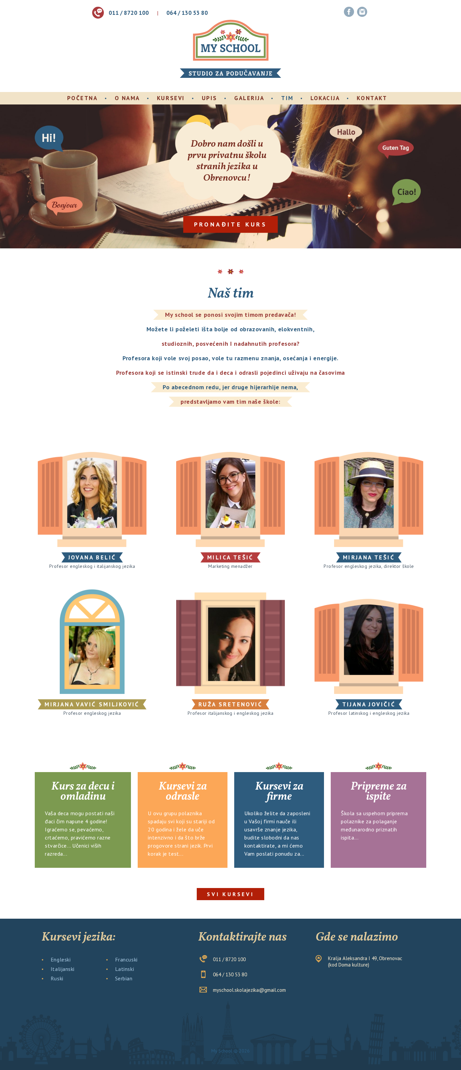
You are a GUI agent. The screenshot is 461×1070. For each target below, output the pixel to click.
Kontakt (372, 98)
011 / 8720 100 (129, 13)
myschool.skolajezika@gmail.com (249, 990)
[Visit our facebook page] (349, 12)
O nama (127, 98)
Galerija (249, 98)
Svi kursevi (230, 894)
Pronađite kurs (230, 224)
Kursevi (171, 98)
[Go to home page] (230, 41)
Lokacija (325, 98)
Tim (287, 98)
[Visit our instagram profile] (362, 12)
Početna (82, 98)
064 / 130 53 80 (187, 13)
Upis (209, 98)
